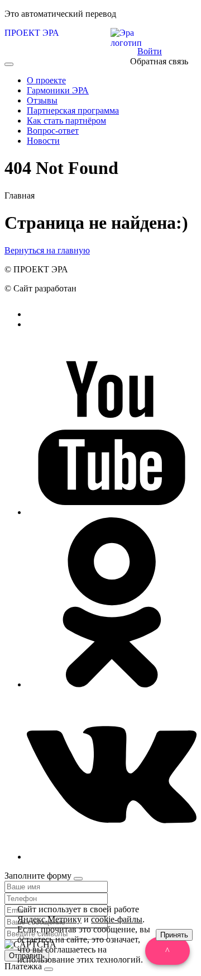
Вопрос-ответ (53, 130)
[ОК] (112, 684)
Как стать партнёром (66, 120)
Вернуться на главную (47, 250)
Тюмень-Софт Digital (118, 288)
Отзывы (42, 100)
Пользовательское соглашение (139, 314)
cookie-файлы (116, 919)
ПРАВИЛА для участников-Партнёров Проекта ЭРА (123, 329)
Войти (149, 51)
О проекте (46, 80)
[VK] (112, 856)
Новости (43, 140)
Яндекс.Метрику (49, 919)
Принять (174, 935)
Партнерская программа (73, 110)
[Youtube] (112, 512)
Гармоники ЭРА (58, 90)
